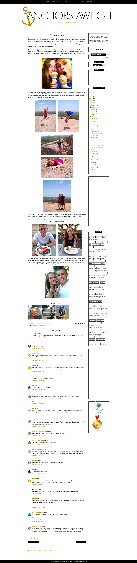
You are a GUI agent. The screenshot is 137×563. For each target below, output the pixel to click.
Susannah (34, 460)
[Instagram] (99, 50)
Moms (90, 296)
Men (101, 334)
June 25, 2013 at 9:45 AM (38, 371)
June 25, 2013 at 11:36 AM (38, 435)
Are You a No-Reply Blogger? (97, 133)
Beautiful (91, 325)
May (92, 162)
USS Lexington (94, 137)
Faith (101, 239)
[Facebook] (94, 50)
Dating (97, 282)
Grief (97, 284)
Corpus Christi (99, 299)
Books (91, 246)
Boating (98, 325)
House (91, 263)
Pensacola (97, 258)
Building (99, 308)
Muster (97, 337)
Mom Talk (91, 337)
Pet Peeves (92, 341)
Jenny (96, 239)
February (93, 167)
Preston (98, 318)
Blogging (97, 249)
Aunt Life (91, 306)
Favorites (91, 301)
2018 (91, 94)
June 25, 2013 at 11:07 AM (38, 414)
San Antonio (100, 320)
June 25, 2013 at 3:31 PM (38, 473)
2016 (91, 98)
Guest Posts (98, 265)
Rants (90, 275)
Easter (102, 294)
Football (91, 284)
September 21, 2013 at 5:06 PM (40, 535)
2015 (91, 100)
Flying (91, 258)
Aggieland (100, 270)
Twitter (91, 344)
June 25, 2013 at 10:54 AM (38, 403)
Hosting (102, 332)
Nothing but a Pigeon (37, 512)
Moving (99, 268)
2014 (91, 102)
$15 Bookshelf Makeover (96, 158)
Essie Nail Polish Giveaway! (97, 147)
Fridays (103, 246)
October (93, 109)
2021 (91, 91)
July (92, 114)
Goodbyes (92, 318)
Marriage (105, 256)
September (93, 111)
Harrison (95, 332)
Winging (103, 303)
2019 (91, 92)
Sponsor (102, 296)
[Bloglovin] (100, 50)
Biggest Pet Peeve (95, 131)
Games (102, 315)
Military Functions (94, 287)
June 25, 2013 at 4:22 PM (38, 484)
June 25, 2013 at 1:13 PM (38, 455)
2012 (91, 172)
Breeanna (34, 498)
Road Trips (92, 289)
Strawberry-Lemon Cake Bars (97, 129)
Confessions (99, 244)
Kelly (33, 385)
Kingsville (99, 280)
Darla (95, 277)
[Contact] (102, 50)
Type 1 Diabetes (93, 322)
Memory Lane (92, 268)
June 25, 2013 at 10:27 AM (38, 389)
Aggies (106, 270)
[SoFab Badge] (98, 401)
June (92, 116)
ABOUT (47, 1)
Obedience (92, 339)
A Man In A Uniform (95, 159)
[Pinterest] (97, 50)
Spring (97, 303)
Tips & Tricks (92, 270)
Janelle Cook (35, 394)
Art (100, 322)
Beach (97, 289)
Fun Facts (101, 277)
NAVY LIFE (56, 1)
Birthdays (100, 251)
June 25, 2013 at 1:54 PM (38, 464)
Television (92, 313)
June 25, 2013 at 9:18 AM (38, 360)
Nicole (33, 469)
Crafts (91, 277)
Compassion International (96, 327)
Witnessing (104, 344)
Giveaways (102, 261)
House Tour (92, 280)
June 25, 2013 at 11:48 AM (38, 444)
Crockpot (97, 315)
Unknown (34, 478)
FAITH (66, 1)
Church (91, 315)
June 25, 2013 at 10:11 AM (38, 380)
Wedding (91, 265)
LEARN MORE (103, 43)
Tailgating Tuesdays (99, 263)
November (93, 107)
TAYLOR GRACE (86, 1)
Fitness (102, 282)
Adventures (92, 256)
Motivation (96, 296)
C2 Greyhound (103, 313)
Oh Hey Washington (95, 135)
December (93, 105)
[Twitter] (96, 50)
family (104, 237)
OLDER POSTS (80, 542)
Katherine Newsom (37, 526)
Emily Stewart (35, 419)
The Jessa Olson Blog (38, 449)
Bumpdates (103, 289)
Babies (104, 275)
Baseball (104, 322)
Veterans (97, 344)
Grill (90, 332)
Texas (95, 275)
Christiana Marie (36, 344)
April (92, 164)
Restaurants (92, 320)
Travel (35, 326)
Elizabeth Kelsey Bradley (38, 440)
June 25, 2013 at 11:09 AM (38, 426)
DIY (90, 244)
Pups (101, 287)
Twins (99, 275)
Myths (102, 337)
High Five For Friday (95, 118)
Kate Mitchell (35, 353)
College (91, 299)
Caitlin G (34, 365)
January (93, 169)
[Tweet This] (81, 324)
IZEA (106, 332)
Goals (91, 261)
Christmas (99, 242)
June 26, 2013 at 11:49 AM (38, 507)
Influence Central (94, 334)
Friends (105, 242)
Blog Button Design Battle (96, 139)
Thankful (91, 282)
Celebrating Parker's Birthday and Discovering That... (98, 141)
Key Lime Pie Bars (95, 153)
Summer (104, 268)
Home (92, 149)
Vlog (97, 313)
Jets (97, 301)
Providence (100, 341)
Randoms (91, 239)
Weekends (98, 237)
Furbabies (105, 308)
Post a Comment (34, 538)
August (93, 113)
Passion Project (100, 339)
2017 (91, 96)
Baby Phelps (98, 306)
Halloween (92, 294)
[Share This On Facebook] (78, 324)
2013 (91, 104)
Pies (100, 301)
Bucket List (92, 308)
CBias (93, 244)
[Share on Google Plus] (84, 324)
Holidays (99, 256)
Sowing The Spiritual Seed (97, 144)
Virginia (91, 249)
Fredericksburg (94, 125)
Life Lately (92, 242)
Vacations (42, 326)
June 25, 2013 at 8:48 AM (38, 348)
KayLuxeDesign (83, 561)
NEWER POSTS (33, 542)
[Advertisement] (99, 201)
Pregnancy (92, 237)
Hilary (33, 408)
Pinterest (91, 303)
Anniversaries (93, 251)
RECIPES (75, 1)
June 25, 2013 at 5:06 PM (38, 493)
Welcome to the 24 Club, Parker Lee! (99, 145)
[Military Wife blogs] (97, 431)
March (92, 166)
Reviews (96, 261)
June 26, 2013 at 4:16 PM (38, 521)
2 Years (92, 123)
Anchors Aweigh (64, 561)
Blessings (96, 246)
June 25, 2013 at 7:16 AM (38, 339)
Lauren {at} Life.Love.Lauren (39, 431)
